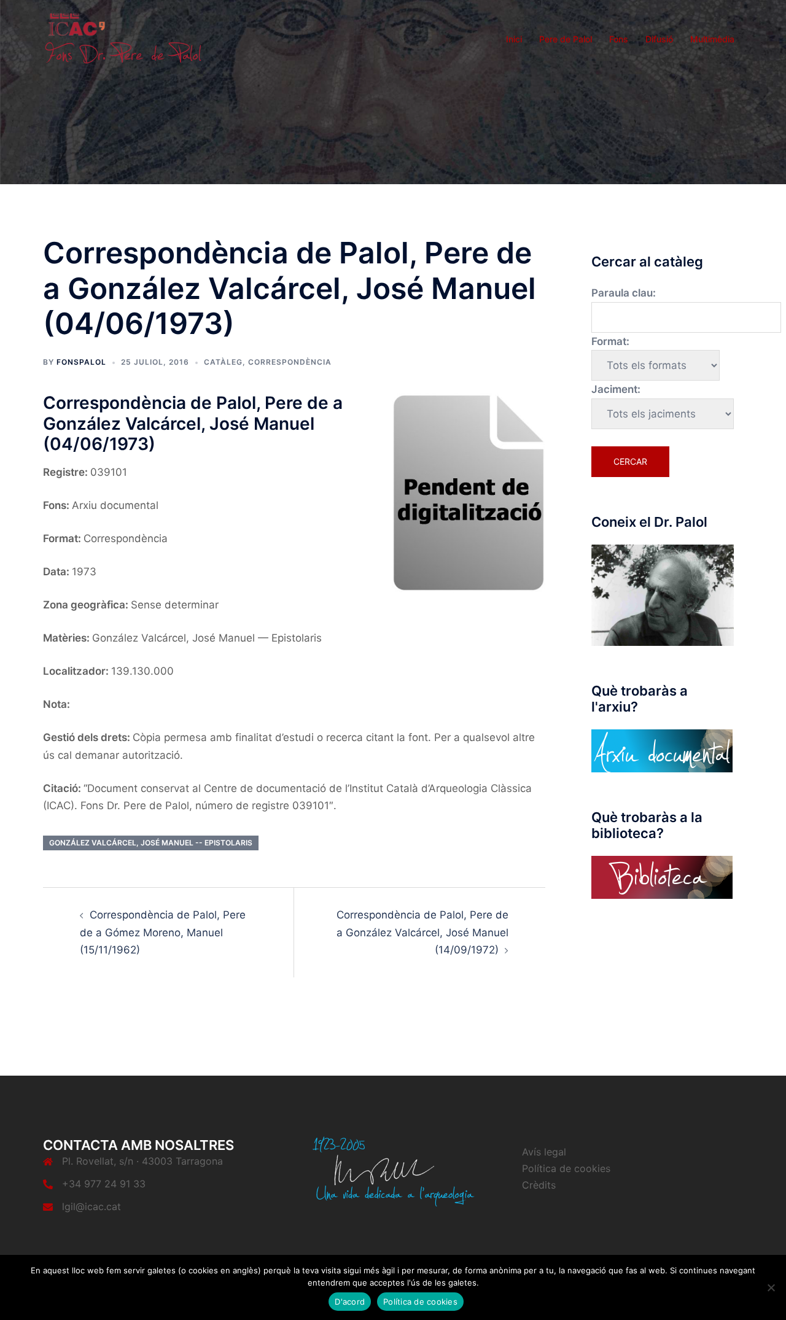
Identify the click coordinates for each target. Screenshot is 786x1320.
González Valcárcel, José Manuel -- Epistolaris (150, 842)
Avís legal (544, 1152)
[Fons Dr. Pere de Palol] (123, 38)
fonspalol (81, 362)
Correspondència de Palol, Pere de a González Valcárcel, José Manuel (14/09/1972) (422, 932)
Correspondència (290, 362)
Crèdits (539, 1185)
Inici (514, 39)
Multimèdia (712, 39)
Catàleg (223, 362)
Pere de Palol (565, 39)
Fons (618, 39)
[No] (771, 1287)
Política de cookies (566, 1168)
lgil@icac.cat (91, 1206)
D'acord (350, 1301)
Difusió (659, 39)
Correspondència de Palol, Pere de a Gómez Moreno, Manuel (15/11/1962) (163, 932)
